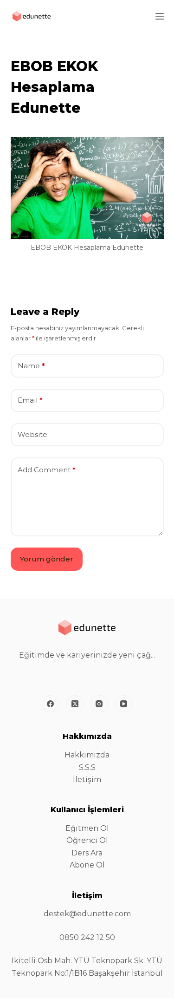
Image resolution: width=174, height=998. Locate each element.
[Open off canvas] (159, 16)
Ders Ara (87, 852)
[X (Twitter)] (75, 704)
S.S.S (87, 767)
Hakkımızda (87, 754)
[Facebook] (50, 704)
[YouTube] (124, 704)
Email (30, 400)
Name (31, 365)
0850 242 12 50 (87, 937)
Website (32, 434)
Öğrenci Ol (87, 840)
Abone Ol (87, 865)
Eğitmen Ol (87, 828)
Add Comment (47, 469)
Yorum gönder (46, 558)
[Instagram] (99, 704)
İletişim (87, 779)
